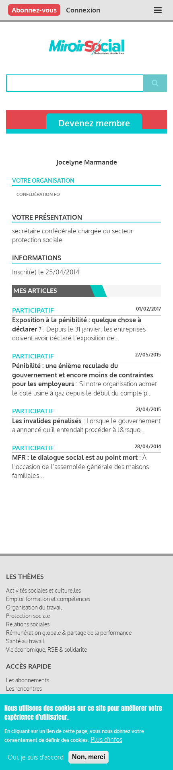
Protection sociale (28, 615)
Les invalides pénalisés (47, 421)
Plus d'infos (106, 739)
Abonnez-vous (34, 10)
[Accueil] (86, 47)
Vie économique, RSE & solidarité (46, 649)
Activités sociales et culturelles (43, 590)
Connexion (83, 10)
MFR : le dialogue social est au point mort (75, 457)
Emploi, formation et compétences (48, 598)
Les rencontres (24, 688)
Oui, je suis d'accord (36, 757)
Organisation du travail (34, 607)
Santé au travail (25, 641)
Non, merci (88, 757)
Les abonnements (27, 680)
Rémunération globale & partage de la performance (69, 632)
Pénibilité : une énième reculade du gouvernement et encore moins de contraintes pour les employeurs (82, 375)
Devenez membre (94, 122)
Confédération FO (38, 194)
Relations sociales (27, 624)
